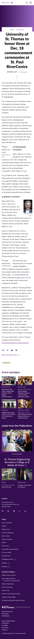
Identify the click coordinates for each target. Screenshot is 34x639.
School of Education (7, 587)
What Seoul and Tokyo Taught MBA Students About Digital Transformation (8, 392)
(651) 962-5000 (6, 506)
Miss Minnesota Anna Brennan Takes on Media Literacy (25, 415)
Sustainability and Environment (10, 549)
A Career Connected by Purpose (24, 486)
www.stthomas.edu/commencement (15, 343)
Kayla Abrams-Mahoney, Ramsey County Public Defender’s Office (24, 392)
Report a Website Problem (8, 621)
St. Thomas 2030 (6, 552)
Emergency (4, 629)
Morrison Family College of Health (11, 593)
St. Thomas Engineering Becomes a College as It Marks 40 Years (17, 462)
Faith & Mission (6, 536)
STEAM (4, 542)
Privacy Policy (5, 627)
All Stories (4, 566)
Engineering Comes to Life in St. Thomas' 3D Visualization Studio (8, 415)
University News (20, 29)
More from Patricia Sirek (9, 355)
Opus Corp (21, 278)
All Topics (4, 563)
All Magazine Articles (7, 559)
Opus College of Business (11, 579)
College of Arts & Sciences (9, 575)
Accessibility (5, 625)
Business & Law (6, 529)
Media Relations (6, 616)
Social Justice (5, 546)
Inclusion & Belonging (7, 532)
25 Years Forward (8, 486)
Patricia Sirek (24, 71)
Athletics (4, 526)
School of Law (5, 590)
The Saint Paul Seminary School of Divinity (13, 600)
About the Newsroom (7, 611)
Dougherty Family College (8, 597)
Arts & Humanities (7, 522)
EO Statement (5, 623)
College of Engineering (8, 584)
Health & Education (7, 539)
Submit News (5, 613)
